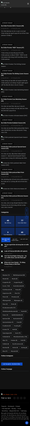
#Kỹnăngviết (6, 300)
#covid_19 (6, 286)
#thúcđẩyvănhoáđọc (20, 336)
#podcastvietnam (7, 322)
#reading (17, 325)
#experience (6, 293)
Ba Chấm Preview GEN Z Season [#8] (12, 26)
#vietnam (14, 340)
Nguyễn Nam (9, 248)
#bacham (6, 275)
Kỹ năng (14, 408)
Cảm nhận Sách (6, 408)
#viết (22, 340)
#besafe (5, 278)
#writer (15, 347)
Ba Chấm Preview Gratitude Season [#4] (13, 123)
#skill (14, 329)
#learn (5, 304)
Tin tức (19, 408)
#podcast (6, 318)
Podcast (18, 406)
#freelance (15, 296)
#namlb (24, 311)
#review (5, 329)
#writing (24, 347)
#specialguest (7, 333)
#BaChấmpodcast (19, 275)
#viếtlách (5, 344)
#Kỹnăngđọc (18, 300)
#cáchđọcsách (7, 289)
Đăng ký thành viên (14, 411)
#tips (4, 340)
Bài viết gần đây (6, 240)
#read (19, 322)
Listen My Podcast (7, 22)
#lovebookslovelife (9, 307)
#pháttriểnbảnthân (17, 315)
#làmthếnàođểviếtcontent (10, 311)
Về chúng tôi (11, 406)
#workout (5, 347)
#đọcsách (14, 351)
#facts (5, 296)
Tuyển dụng (23, 411)
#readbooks (6, 325)
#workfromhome (17, 344)
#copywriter (6, 282)
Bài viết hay (24, 239)
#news (5, 315)
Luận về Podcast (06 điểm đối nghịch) (15, 251)
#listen (13, 304)
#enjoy (18, 289)
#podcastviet (17, 318)
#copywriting (18, 282)
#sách (18, 333)
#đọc (5, 351)
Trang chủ (3, 406)
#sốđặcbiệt (6, 336)
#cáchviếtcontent (18, 286)
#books (14, 278)
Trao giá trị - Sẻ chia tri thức (12, 364)
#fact (17, 293)
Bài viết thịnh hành (14, 240)
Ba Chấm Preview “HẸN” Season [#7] (12, 47)
